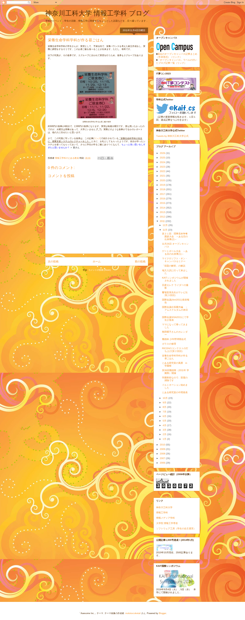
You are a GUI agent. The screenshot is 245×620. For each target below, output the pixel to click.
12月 (165, 225)
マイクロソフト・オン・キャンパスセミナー (175, 260)
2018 (163, 189)
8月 (165, 407)
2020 (163, 180)
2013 (163, 212)
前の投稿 (140, 261)
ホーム (97, 261)
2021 (163, 175)
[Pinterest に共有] (112, 158)
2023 (163, 166)
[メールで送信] (99, 158)
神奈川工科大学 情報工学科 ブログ (97, 13)
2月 (165, 434)
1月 (165, 439)
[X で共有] (105, 158)
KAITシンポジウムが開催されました (175, 279)
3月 (165, 429)
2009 (163, 449)
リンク (97, 138)
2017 (163, 194)
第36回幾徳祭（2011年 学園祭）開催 (175, 371)
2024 (163, 162)
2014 (163, 207)
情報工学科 (162, 512)
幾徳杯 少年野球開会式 (174, 339)
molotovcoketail (132, 613)
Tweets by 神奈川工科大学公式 (172, 136)
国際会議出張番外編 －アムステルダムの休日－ (175, 310)
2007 (163, 458)
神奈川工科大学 (164, 507)
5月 (165, 420)
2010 (163, 444)
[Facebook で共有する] (108, 158)
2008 (163, 453)
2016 (163, 198)
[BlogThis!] (102, 158)
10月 (165, 398)
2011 (163, 221)
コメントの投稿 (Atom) (99, 270)
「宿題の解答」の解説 (173, 265)
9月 (165, 402)
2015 (163, 203)
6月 (165, 416)
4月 (165, 425)
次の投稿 (53, 261)
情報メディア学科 (165, 518)
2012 (163, 216)
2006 (163, 462)
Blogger (162, 613)
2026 (163, 153)
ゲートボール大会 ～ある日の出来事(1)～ (175, 252)
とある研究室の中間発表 (175, 392)
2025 (163, 157)
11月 (165, 229)
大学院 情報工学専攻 (167, 523)
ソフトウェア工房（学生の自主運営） (176, 528)
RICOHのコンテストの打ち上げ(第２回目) (175, 349)
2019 (163, 185)
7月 (165, 411)
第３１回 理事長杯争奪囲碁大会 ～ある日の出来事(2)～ (175, 236)
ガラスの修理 (169, 343)
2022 (163, 171)
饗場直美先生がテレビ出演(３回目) (175, 294)
